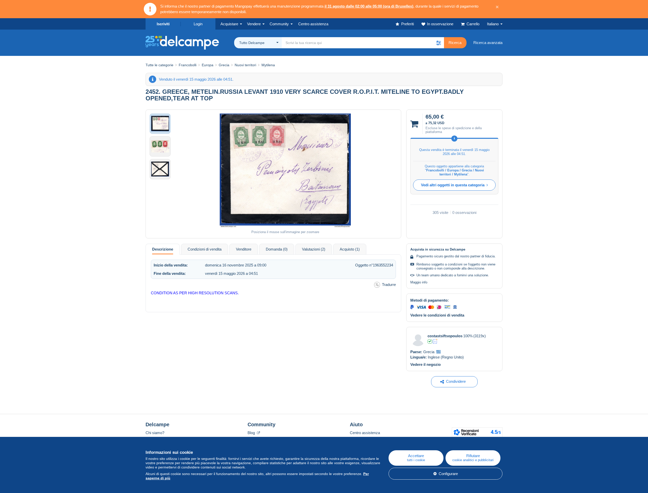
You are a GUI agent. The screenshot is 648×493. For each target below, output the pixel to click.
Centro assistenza (365, 433)
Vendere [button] (254, 24)
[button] (438, 42)
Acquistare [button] (229, 24)
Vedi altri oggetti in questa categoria (452, 185)
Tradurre (389, 284)
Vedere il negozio (425, 364)
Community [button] (279, 24)
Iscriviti (163, 24)
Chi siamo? (155, 433)
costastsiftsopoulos (445, 336)
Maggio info (418, 282)
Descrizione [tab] (162, 249)
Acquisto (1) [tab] (350, 249)
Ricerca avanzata (487, 42)
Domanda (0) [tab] (277, 249)
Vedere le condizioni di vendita (437, 315)
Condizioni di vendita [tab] (204, 249)
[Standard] (435, 341)
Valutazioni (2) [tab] (313, 249)
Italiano (493, 24)
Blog (252, 433)
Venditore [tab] (243, 249)
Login (198, 24)
